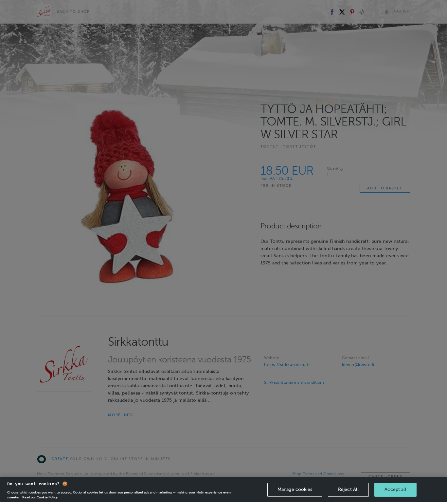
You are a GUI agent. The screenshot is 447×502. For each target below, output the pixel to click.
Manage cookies (294, 489)
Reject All (348, 489)
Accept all (395, 489)
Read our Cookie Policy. (40, 497)
